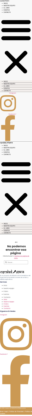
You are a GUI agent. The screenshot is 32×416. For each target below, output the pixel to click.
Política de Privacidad (16, 411)
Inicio (6, 3)
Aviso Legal (4, 411)
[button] (16, 46)
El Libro (7, 8)
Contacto (7, 12)
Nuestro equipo (9, 5)
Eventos (7, 10)
